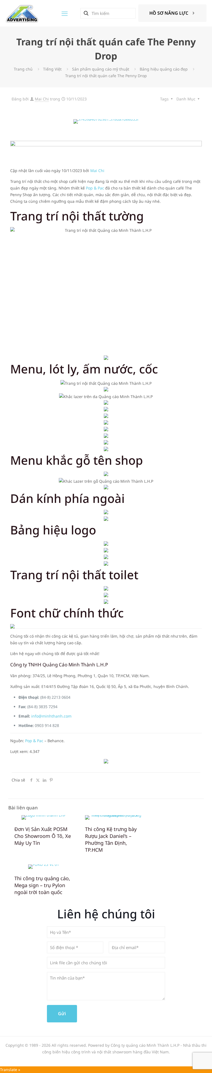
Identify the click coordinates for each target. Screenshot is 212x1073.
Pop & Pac (95, 188)
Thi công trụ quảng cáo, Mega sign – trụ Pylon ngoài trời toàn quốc (42, 885)
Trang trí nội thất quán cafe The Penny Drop (106, 75)
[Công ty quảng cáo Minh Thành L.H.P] (22, 13)
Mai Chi (42, 99)
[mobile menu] (64, 13)
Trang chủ (23, 69)
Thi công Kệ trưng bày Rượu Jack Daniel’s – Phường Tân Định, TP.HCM (111, 839)
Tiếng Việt (52, 69)
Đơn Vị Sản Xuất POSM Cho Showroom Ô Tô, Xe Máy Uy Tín (42, 836)
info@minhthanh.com (51, 716)
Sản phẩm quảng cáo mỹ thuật (100, 69)
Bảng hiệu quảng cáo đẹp (164, 69)
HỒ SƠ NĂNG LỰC (168, 13)
